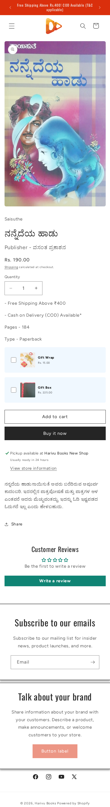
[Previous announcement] (10, 7)
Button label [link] (55, 751)
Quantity (12, 276)
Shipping (11, 267)
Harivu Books (45, 803)
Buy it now (55, 433)
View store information (33, 468)
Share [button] (16, 523)
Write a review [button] (54, 580)
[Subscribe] (92, 662)
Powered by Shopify (73, 803)
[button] (11, 25)
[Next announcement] (100, 7)
